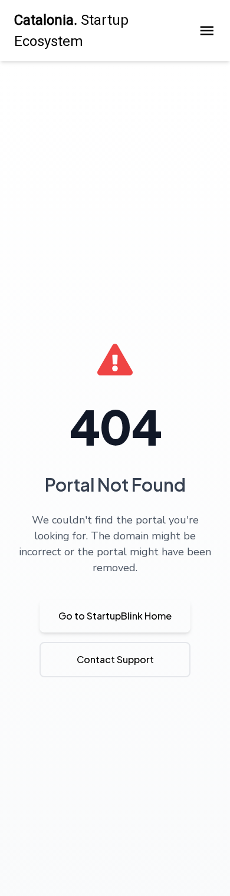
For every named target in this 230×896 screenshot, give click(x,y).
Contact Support (115, 659)
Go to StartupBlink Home (115, 616)
